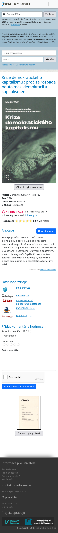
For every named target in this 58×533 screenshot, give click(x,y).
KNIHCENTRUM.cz (25, 308)
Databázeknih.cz (25, 316)
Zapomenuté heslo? (25, 64)
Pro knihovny (9, 469)
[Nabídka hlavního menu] (52, 4)
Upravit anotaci (46, 231)
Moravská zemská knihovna (12, 521)
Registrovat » (8, 64)
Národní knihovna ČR (48, 269)
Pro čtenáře (8, 479)
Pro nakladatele (10, 472)
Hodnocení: (8, 341)
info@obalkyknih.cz (15, 491)
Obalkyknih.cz (48, 527)
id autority (15, 24)
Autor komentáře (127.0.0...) (16, 331)
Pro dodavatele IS (11, 476)
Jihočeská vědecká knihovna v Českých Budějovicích (38, 521)
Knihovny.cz (30, 215)
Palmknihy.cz (23, 287)
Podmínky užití (9, 503)
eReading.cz (22, 295)
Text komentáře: (10, 350)
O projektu (7, 506)
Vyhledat (49, 14)
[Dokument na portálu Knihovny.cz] (12, 211)
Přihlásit (50, 59)
